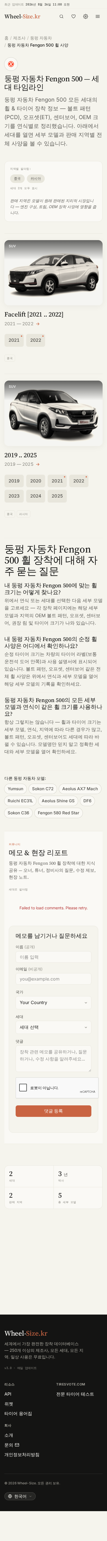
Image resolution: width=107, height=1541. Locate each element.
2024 (35, 496)
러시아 (36, 178)
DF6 (87, 800)
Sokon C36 (18, 812)
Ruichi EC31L (20, 800)
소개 (8, 1435)
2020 (35, 481)
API (7, 1394)
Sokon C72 (43, 788)
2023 (14, 496)
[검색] (61, 16)
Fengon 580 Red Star (58, 812)
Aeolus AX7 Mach (80, 788)
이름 (25, 946)
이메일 (29, 969)
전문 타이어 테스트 (75, 1394)
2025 (57, 496)
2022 (35, 340)
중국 (17, 178)
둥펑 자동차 (41, 38)
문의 (8, 1445)
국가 (19, 992)
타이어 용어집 (18, 1413)
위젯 (8, 1404)
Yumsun (15, 788)
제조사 (19, 38)
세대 (19, 1016)
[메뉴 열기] (98, 16)
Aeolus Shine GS (58, 800)
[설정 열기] (86, 16)
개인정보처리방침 (22, 1454)
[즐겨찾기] (73, 16)
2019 (14, 481)
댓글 (19, 1041)
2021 (14, 340)
